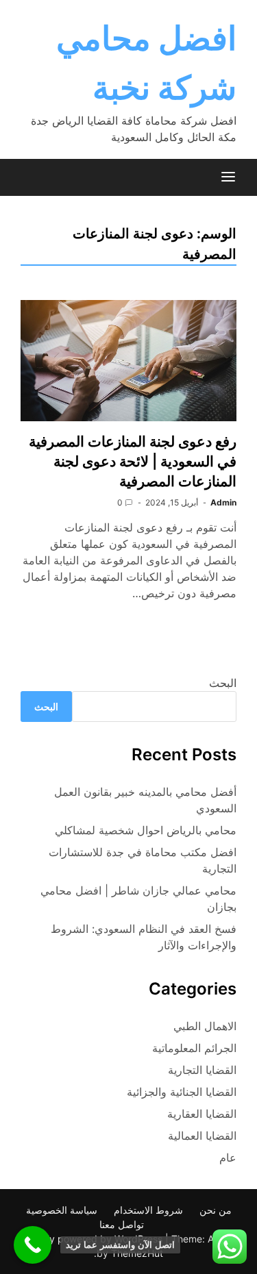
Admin (223, 502)
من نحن (215, 1210)
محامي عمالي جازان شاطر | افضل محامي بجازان (138, 899)
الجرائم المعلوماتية (194, 1048)
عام (227, 1157)
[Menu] (228, 177)
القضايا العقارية (201, 1114)
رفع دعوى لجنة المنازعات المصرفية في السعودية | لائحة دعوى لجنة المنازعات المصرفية (132, 461)
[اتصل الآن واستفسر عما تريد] (32, 1245)
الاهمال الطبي (204, 1026)
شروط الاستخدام (148, 1210)
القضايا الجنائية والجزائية (181, 1092)
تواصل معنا (121, 1224)
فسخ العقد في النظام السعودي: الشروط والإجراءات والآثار (143, 937)
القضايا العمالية (202, 1135)
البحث (222, 683)
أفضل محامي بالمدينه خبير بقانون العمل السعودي (145, 800)
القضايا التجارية (202, 1070)
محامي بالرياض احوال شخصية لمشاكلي (145, 830)
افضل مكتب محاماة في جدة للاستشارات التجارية (142, 860)
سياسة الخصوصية (61, 1210)
